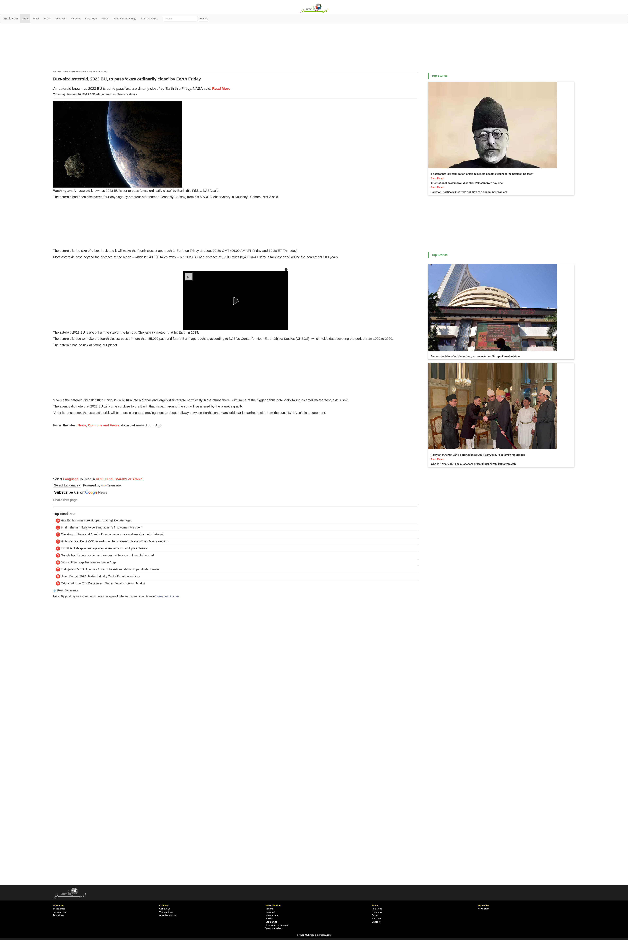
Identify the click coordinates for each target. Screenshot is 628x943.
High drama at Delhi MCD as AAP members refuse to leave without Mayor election (114, 541)
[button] (286, 269)
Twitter (375, 915)
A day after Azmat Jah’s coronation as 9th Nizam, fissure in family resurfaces (478, 454)
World (36, 18)
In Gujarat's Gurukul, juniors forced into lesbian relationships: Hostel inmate (110, 569)
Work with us (166, 912)
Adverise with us (167, 915)
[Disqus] (236, 645)
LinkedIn (376, 921)
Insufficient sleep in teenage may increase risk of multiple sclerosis (104, 548)
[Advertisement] (314, 47)
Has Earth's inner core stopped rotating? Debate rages (96, 520)
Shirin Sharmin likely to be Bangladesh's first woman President (101, 527)
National (269, 908)
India (25, 18)
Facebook (377, 912)
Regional (270, 912)
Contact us (164, 908)
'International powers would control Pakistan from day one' (467, 183)
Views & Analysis (149, 18)
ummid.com (10, 18)
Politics (47, 18)
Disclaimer (58, 915)
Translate (114, 485)
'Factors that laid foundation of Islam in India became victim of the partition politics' (482, 174)
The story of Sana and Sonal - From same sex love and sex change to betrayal (112, 534)
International (271, 915)
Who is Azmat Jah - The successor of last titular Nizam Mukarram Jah (473, 464)
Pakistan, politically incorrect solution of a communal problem (469, 192)
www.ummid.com (168, 596)
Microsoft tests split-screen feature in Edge (88, 562)
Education (61, 18)
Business (75, 18)
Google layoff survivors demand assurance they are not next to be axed (107, 555)
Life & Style (91, 18)
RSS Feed (377, 908)
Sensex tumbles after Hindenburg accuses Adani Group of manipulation (475, 356)
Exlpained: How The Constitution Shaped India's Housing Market (103, 583)
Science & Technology (124, 18)
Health (105, 18)
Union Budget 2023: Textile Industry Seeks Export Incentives (100, 576)
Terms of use (60, 912)
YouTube (376, 918)
